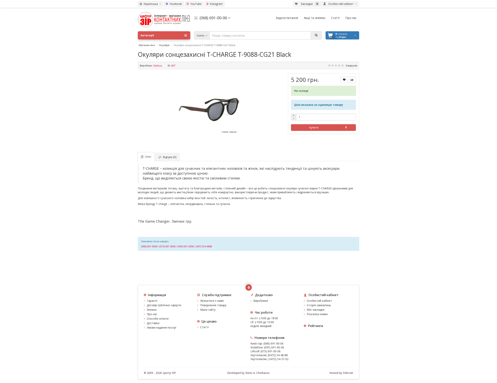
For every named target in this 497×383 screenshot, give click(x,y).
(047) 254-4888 (204, 246)
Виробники (260, 301)
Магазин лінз (147, 45)
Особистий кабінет (319, 301)
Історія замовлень (319, 305)
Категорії (147, 35)
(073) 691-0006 (167, 246)
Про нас (152, 314)
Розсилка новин (317, 314)
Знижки (151, 309)
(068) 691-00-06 (273, 343)
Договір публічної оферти (164, 305)
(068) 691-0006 (149, 246)
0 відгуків (351, 65)
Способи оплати (158, 318)
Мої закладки (315, 309)
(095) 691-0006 (185, 246)
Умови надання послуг (161, 327)
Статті (204, 327)
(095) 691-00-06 (274, 347)
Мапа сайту (207, 309)
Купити (313, 127)
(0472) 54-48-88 (278, 355)
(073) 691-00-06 (271, 351)
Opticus (157, 65)
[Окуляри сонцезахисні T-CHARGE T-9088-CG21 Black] (211, 110)
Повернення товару (213, 305)
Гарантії (152, 301)
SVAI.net (348, 373)
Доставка (153, 323)
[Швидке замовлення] (346, 127)
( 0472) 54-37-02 (278, 359)
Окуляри (164, 45)
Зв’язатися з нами (212, 301)
